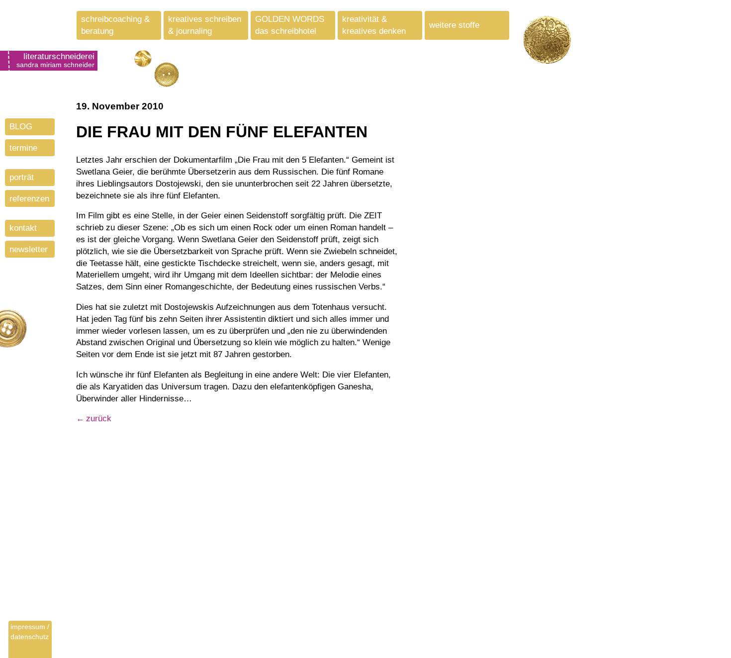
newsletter (28, 249)
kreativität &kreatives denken (374, 25)
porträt (21, 177)
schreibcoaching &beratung (115, 25)
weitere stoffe (454, 25)
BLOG (20, 126)
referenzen (29, 198)
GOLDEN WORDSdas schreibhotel (289, 25)
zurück (98, 418)
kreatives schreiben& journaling (204, 25)
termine (23, 148)
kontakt (23, 228)
